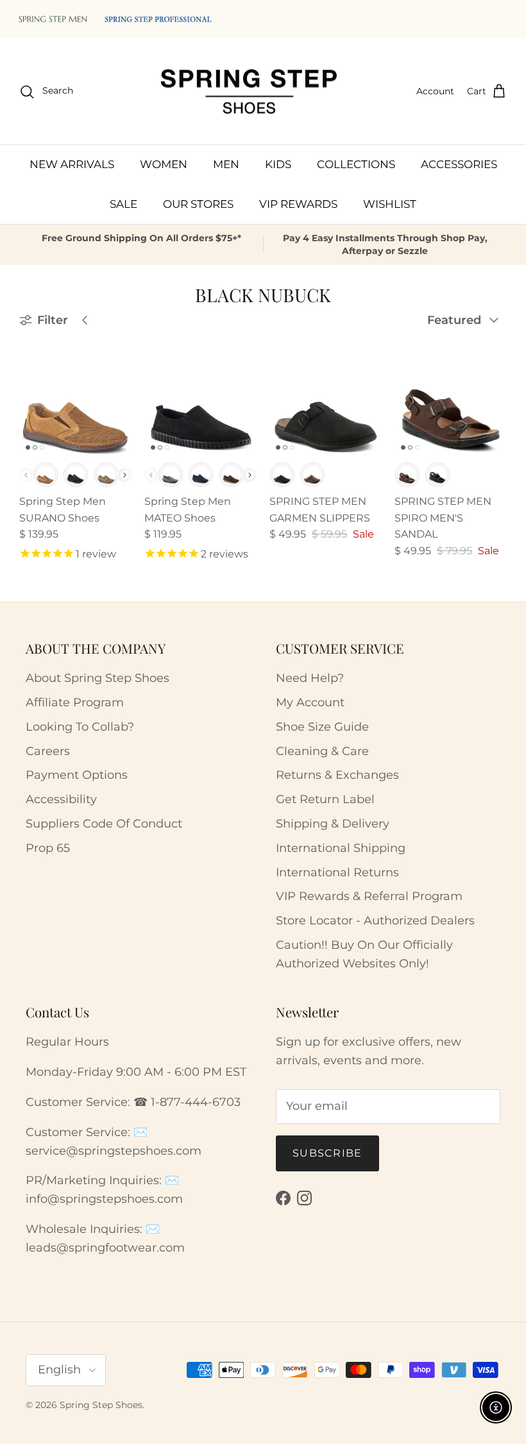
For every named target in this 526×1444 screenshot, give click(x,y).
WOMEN (163, 164)
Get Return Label (325, 799)
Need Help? (310, 678)
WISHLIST (389, 204)
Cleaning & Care (322, 751)
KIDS (278, 164)
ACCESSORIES (459, 164)
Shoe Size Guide (322, 727)
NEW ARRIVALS (72, 164)
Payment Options (77, 775)
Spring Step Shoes (101, 1405)
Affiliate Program (75, 702)
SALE (123, 204)
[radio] (45, 475)
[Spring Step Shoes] (249, 91)
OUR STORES (198, 204)
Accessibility (61, 799)
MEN (226, 164)
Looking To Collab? (80, 727)
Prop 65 (48, 848)
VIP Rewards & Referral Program (369, 896)
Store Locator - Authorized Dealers (375, 920)
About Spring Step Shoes (97, 678)
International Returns (337, 872)
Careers (48, 751)
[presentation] (125, 475)
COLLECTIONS (356, 164)
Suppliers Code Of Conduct (104, 824)
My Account (310, 702)
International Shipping (340, 848)
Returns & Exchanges (337, 775)
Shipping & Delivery (332, 824)
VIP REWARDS (298, 204)
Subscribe (327, 1153)
